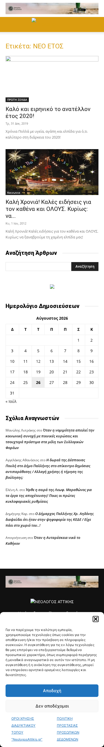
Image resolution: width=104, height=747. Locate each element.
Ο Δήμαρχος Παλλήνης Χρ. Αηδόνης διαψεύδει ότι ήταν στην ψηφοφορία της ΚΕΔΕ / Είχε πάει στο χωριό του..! (50, 519)
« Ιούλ (11, 401)
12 (38, 361)
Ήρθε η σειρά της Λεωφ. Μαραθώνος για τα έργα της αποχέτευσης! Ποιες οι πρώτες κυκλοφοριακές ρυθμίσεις (49, 495)
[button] (95, 619)
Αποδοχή (52, 690)
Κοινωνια (13, 192)
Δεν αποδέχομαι (52, 706)
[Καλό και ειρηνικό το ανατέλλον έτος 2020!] (52, 79)
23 (91, 371)
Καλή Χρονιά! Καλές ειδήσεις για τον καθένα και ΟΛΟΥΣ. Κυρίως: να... (48, 209)
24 (12, 382)
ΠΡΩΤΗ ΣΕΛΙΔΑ (17, 100)
